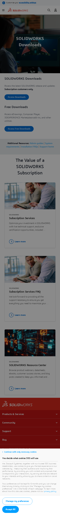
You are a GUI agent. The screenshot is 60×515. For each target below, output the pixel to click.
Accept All (10, 509)
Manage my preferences (17, 501)
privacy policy (50, 491)
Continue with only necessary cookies (20, 452)
